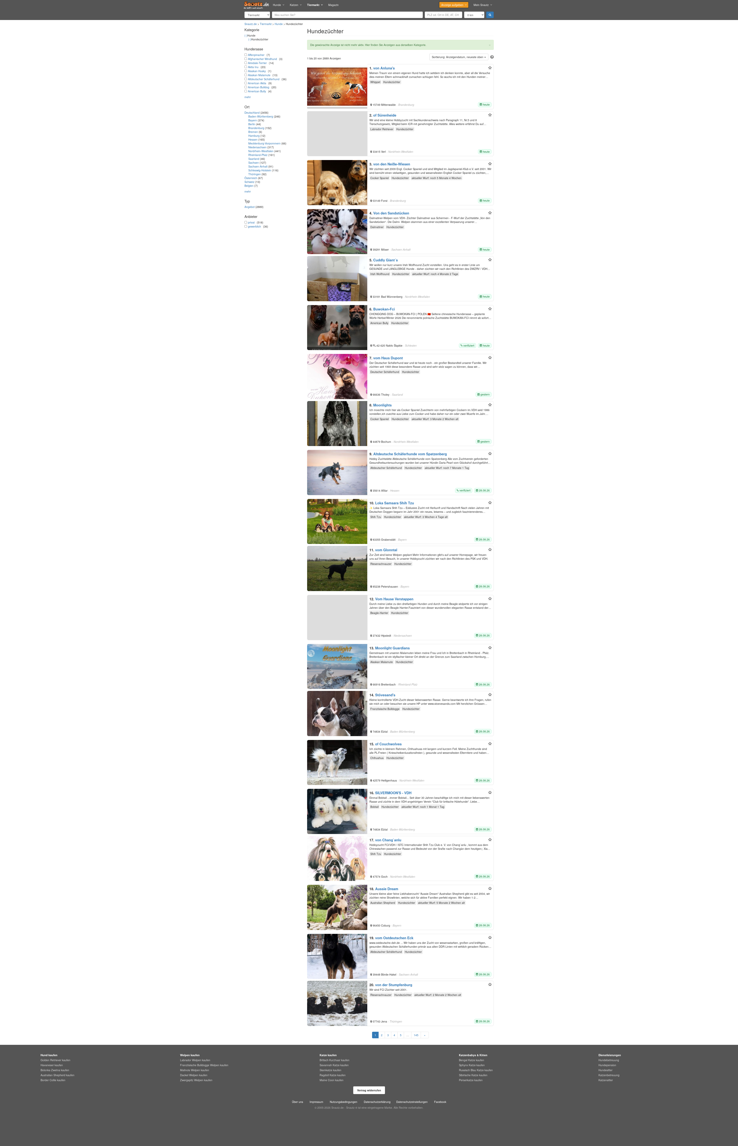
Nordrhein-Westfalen (260, 151)
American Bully (257, 91)
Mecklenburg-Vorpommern (264, 143)
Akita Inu (253, 67)
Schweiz (249, 182)
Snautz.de (250, 24)
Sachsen (253, 162)
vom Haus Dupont (388, 357)
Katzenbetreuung (608, 1075)
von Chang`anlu (388, 839)
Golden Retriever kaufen (55, 1060)
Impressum (316, 1102)
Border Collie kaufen (53, 1080)
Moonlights (382, 405)
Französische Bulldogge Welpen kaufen (204, 1065)
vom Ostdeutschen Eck (394, 937)
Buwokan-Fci (384, 309)
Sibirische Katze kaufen (473, 1075)
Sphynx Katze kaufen (472, 1065)
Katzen (294, 5)
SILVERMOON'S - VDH (393, 792)
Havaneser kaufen (52, 1065)
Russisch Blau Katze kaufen (476, 1070)
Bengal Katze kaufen (471, 1060)
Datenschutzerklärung (377, 1102)
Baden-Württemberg (260, 116)
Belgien (248, 186)
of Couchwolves (388, 743)
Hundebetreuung (608, 1060)
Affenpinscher (256, 55)
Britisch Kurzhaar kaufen (334, 1060)
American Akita (257, 83)
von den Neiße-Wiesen (391, 164)
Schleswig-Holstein (259, 170)
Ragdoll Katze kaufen (333, 1075)
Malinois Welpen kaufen (194, 1070)
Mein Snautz (481, 5)
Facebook (440, 1102)
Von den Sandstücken (391, 213)
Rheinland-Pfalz (258, 155)
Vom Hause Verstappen (394, 598)
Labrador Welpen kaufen (195, 1060)
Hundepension (607, 1065)
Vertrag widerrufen (369, 1090)
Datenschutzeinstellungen (412, 1102)
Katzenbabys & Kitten (473, 1055)
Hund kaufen (49, 1055)
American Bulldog (258, 87)
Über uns (297, 1102)
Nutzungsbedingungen (343, 1102)
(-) (245, 35)
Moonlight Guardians (392, 648)
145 (416, 1035)
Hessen (253, 139)
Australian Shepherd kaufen (57, 1075)
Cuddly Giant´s (385, 260)
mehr (247, 97)
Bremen (253, 132)
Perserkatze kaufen (471, 1080)
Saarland (253, 159)
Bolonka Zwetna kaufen (55, 1070)
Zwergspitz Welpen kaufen (196, 1080)
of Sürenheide (384, 115)
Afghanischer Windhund (262, 59)
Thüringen (254, 174)
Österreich (250, 178)
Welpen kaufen (190, 1055)
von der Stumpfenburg (393, 984)
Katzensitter (605, 1080)
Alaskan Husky (257, 71)
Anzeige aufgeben (452, 5)
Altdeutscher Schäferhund (263, 79)
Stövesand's (385, 694)
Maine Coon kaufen (331, 1080)
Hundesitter (605, 1070)
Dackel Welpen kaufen (193, 1075)
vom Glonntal (386, 549)
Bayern (252, 120)
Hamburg (254, 136)
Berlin (251, 124)
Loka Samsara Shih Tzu (394, 502)
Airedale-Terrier (257, 63)
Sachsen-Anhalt (258, 166)
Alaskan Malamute (259, 75)
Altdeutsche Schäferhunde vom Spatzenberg (410, 453)
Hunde (277, 5)
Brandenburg (256, 128)
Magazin (333, 5)
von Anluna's (384, 68)
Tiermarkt (313, 5)
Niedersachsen (257, 147)
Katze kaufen (328, 1055)
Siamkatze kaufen (330, 1070)
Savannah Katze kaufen (334, 1065)
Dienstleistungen (609, 1055)
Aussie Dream (386, 888)
